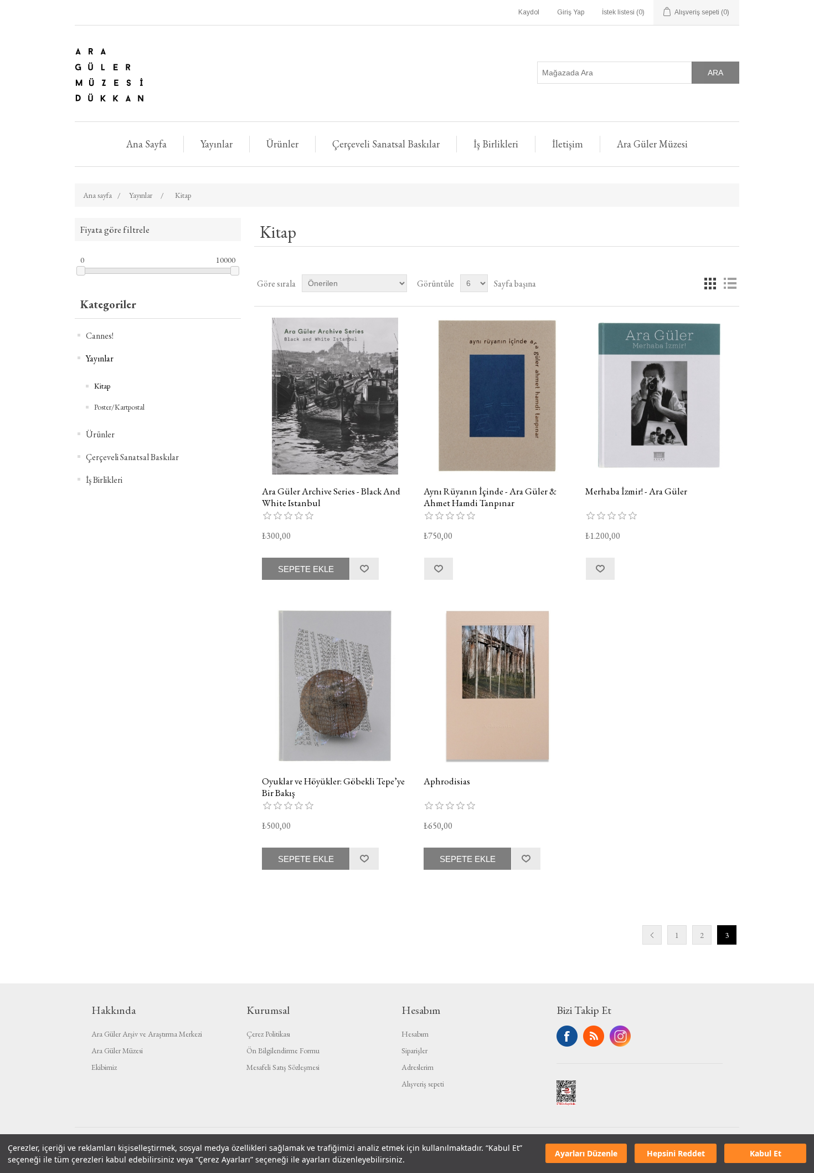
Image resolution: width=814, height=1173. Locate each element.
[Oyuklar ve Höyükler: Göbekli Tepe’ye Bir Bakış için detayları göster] (334, 686)
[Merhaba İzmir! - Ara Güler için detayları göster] (658, 396)
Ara (715, 72)
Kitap (102, 386)
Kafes (710, 283)
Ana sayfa (97, 195)
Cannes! (100, 335)
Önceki (652, 935)
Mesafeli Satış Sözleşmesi (283, 1067)
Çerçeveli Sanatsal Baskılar (386, 143)
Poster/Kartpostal (119, 407)
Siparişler (414, 1050)
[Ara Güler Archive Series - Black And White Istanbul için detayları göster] (334, 396)
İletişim (567, 143)
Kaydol (528, 12)
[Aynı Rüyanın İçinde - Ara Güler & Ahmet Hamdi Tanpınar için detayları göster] (496, 396)
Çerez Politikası (268, 1034)
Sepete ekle (306, 569)
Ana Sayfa (146, 143)
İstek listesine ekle (364, 569)
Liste (729, 283)
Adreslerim (417, 1067)
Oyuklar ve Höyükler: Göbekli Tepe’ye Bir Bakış (333, 787)
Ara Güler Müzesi (652, 143)
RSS (593, 1036)
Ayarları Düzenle (586, 1154)
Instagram (620, 1036)
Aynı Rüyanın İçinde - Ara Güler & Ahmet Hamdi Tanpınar (490, 497)
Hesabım (415, 1034)
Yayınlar (216, 143)
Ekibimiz (104, 1067)
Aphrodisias (447, 781)
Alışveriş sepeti (422, 1084)
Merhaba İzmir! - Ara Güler (636, 491)
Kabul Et (765, 1154)
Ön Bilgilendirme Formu (283, 1050)
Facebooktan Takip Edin (567, 1036)
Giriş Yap (570, 12)
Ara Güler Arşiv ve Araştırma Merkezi (146, 1034)
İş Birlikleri (495, 143)
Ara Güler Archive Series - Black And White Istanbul (331, 497)
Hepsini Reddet (676, 1154)
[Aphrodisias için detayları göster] (496, 686)
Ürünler (282, 143)
